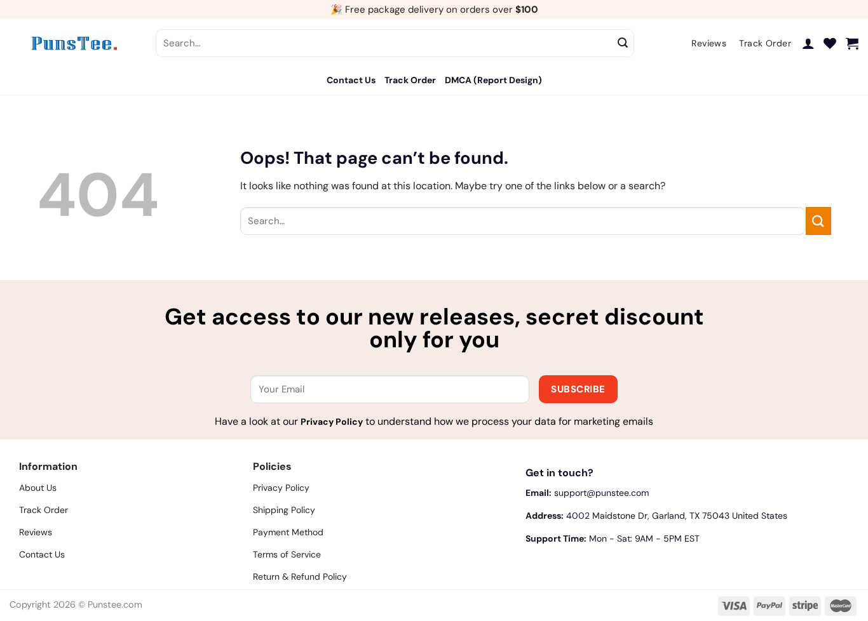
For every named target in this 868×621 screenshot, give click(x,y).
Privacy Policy (332, 421)
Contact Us (351, 80)
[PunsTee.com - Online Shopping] (73, 43)
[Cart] (852, 43)
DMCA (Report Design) (493, 80)
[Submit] (623, 43)
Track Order (410, 80)
